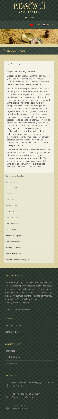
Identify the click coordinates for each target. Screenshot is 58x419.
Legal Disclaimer (12, 357)
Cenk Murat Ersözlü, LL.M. (16, 325)
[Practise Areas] (29, 36)
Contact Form (11, 363)
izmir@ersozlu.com (21, 405)
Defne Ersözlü (11, 332)
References (10, 351)
